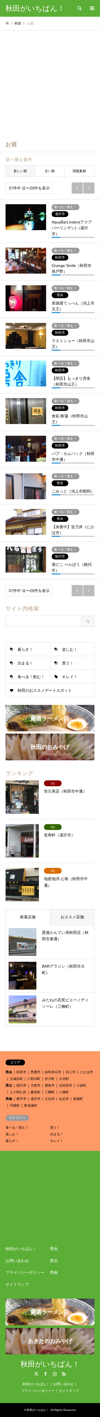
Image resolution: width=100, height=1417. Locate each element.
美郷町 (78, 1099)
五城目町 (16, 1079)
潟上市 (71, 1072)
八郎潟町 (34, 1079)
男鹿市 (36, 1072)
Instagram (55, 1374)
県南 (9, 1099)
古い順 (50, 171)
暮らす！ (25, 649)
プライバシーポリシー (25, 1272)
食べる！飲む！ (31, 677)
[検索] (79, 8)
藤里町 (36, 1092)
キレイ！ (70, 677)
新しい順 (20, 171)
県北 (9, 1085)
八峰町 (64, 1092)
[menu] (91, 8)
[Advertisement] (50, 83)
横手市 (21, 1099)
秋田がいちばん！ (21, 1248)
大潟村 (64, 1079)
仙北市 (64, 1099)
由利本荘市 (53, 1072)
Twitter (36, 1374)
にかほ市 (86, 1072)
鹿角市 (50, 1085)
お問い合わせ (17, 1260)
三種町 (50, 1092)
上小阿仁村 (18, 1092)
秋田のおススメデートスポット (45, 690)
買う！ (68, 663)
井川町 (50, 1079)
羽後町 (15, 1105)
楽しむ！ (70, 649)
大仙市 (50, 1099)
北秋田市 (65, 1085)
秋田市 (21, 1072)
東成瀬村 (30, 1105)
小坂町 (81, 1085)
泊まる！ (25, 663)
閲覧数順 (79, 171)
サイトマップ (17, 1284)
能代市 (21, 1085)
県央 (9, 1072)
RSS (64, 1374)
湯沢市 (36, 1099)
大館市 (36, 1085)
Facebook (46, 1374)
